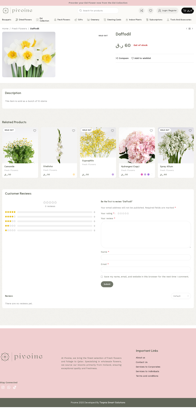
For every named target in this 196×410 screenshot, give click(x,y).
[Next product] (192, 28)
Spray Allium (166, 166)
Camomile (9, 166)
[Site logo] (17, 10)
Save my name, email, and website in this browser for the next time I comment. (146, 276)
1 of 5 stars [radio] (118, 213)
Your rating (107, 213)
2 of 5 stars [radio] (121, 213)
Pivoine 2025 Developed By (98, 402)
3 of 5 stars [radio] (123, 213)
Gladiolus (48, 166)
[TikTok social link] (15, 387)
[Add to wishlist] (34, 130)
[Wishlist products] (150, 10)
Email (105, 264)
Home (5, 28)
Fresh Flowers (19, 28)
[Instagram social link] (3, 387)
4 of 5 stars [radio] (125, 213)
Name (105, 251)
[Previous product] (186, 28)
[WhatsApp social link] (9, 387)
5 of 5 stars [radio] (128, 213)
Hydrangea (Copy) (130, 166)
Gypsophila (88, 160)
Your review (108, 218)
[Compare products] (141, 10)
